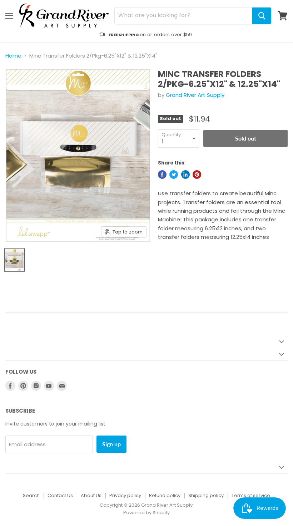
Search (31, 495)
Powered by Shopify (146, 512)
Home (13, 56)
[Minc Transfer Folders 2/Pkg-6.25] (14, 260)
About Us (91, 495)
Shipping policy (206, 495)
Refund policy (164, 495)
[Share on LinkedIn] (185, 174)
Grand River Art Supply (195, 95)
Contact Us (60, 495)
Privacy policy (125, 495)
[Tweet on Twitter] (173, 174)
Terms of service (251, 495)
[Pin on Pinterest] (197, 174)
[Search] (261, 16)
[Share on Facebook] (162, 174)
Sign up (111, 444)
